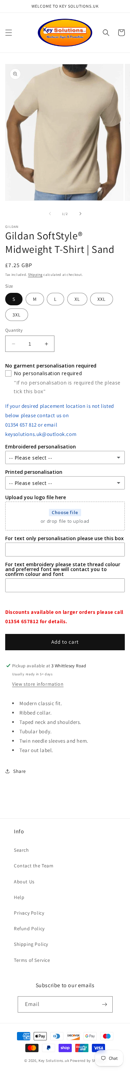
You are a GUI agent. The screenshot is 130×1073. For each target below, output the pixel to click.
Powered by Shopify (88, 1060)
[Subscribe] (104, 1004)
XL (77, 299)
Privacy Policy (29, 913)
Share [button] (19, 771)
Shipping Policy (31, 944)
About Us (24, 881)
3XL (16, 315)
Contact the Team (34, 865)
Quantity (14, 330)
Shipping (35, 274)
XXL (101, 299)
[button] (8, 32)
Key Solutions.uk (53, 1060)
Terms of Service (32, 960)
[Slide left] (50, 213)
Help (19, 897)
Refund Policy (29, 928)
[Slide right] (80, 213)
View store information (37, 684)
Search (21, 850)
